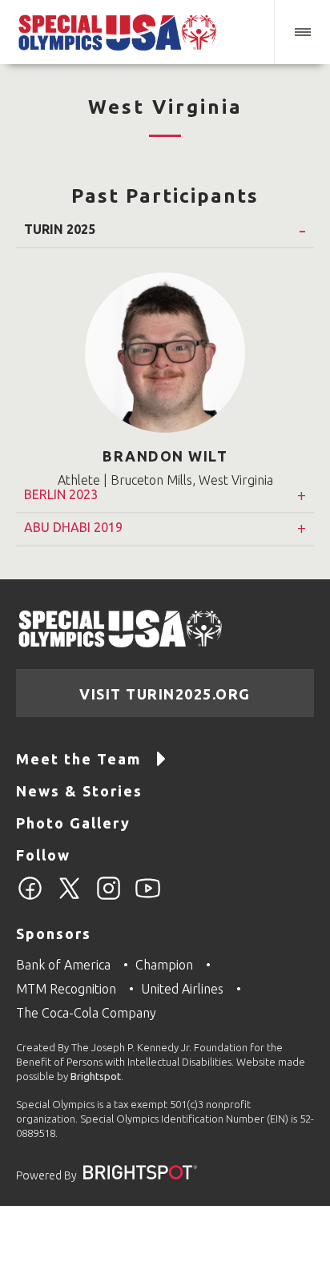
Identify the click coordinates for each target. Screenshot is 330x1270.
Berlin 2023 (61, 495)
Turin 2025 (59, 230)
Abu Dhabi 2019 (73, 528)
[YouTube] (148, 897)
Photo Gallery (73, 823)
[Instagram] (109, 897)
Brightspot (95, 1076)
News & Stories (79, 791)
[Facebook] (30, 897)
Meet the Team (78, 759)
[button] (302, 32)
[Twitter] (69, 897)
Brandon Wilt (165, 456)
